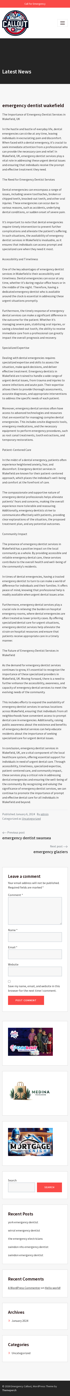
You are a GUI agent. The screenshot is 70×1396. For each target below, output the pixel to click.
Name (13, 930)
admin (45, 814)
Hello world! (52, 1288)
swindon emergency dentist (25, 1255)
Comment (15, 895)
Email (12, 947)
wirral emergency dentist (24, 1230)
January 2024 (20, 1321)
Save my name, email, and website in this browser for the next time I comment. (34, 988)
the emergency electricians (25, 1238)
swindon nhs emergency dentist (28, 1247)
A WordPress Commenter (24, 1288)
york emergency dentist (23, 1222)
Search (12, 1180)
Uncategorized (31, 818)
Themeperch (9, 1390)
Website (13, 964)
